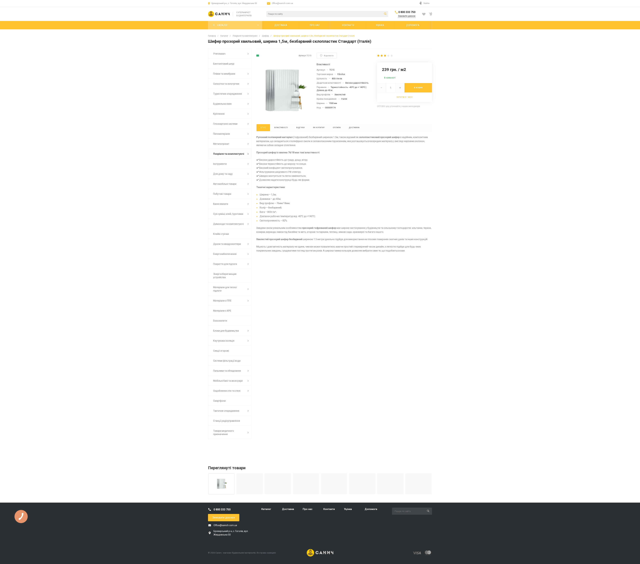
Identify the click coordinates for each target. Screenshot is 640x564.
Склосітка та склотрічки (226, 83)
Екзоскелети (220, 320)
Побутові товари (222, 194)
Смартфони (219, 400)
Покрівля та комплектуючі (228, 154)
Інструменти (220, 164)
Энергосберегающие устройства (224, 276)
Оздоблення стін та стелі (226, 390)
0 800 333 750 (406, 12)
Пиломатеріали (221, 133)
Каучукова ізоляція (223, 340)
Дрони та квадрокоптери (227, 244)
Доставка (288, 509)
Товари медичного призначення (223, 433)
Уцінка (348, 509)
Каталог (266, 509)
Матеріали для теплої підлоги (225, 289)
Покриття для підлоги (225, 264)
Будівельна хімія (222, 103)
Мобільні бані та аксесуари (228, 380)
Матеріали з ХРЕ (222, 310)
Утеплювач (219, 53)
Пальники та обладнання (227, 370)
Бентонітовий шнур (223, 63)
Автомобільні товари (224, 184)
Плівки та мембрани (224, 73)
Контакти (329, 509)
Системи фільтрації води (226, 360)
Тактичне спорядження (226, 410)
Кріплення (218, 113)
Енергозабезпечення (224, 254)
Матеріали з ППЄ (222, 300)
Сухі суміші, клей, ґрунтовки (228, 214)
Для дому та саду (223, 174)
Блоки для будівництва (226, 330)
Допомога (371, 509)
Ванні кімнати (220, 204)
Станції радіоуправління (226, 420)
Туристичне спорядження (227, 93)
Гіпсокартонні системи (225, 123)
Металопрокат (221, 144)
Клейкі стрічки (221, 234)
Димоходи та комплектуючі (228, 224)
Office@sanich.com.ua (282, 3)
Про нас (307, 509)
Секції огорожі (221, 350)
